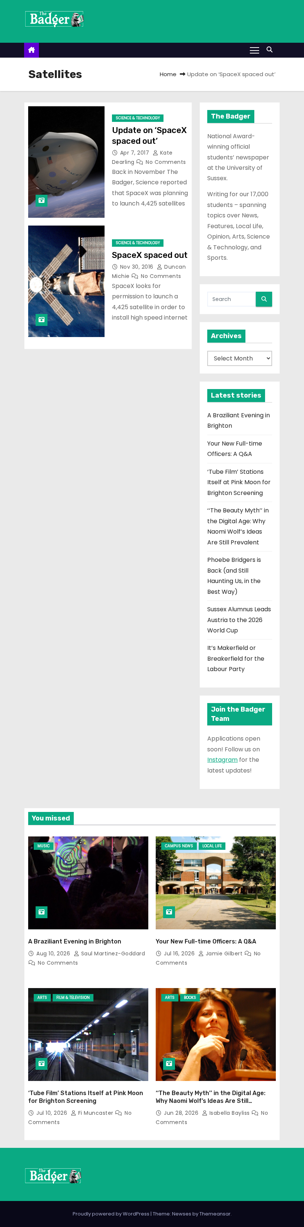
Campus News (179, 846)
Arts (42, 997)
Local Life (212, 846)
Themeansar (215, 1213)
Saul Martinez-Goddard (112, 953)
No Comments (166, 162)
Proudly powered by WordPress (112, 1213)
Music (43, 846)
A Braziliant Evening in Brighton (74, 941)
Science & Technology (138, 118)
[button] (271, 50)
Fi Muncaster (95, 1113)
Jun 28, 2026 (182, 1113)
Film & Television (73, 997)
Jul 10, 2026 (52, 1113)
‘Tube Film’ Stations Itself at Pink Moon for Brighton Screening (239, 482)
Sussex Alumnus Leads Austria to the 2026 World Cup (239, 620)
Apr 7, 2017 (135, 152)
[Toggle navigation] (254, 49)
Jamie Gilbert (224, 953)
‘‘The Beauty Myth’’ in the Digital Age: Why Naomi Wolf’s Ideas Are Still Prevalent (210, 1101)
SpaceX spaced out (150, 255)
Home (168, 74)
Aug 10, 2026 (54, 953)
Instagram (222, 759)
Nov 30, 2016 (137, 267)
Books (190, 997)
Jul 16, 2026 (180, 953)
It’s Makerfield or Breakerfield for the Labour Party (235, 658)
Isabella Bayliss (229, 1113)
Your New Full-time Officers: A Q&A (206, 941)
